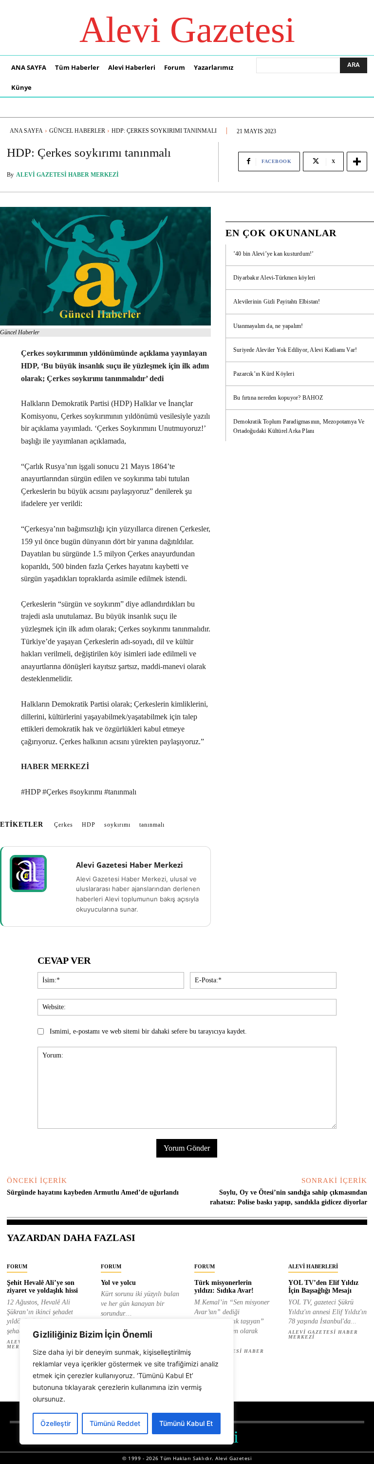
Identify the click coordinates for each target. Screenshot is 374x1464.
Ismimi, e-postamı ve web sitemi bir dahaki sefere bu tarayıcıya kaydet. (148, 1031)
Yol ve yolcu (118, 1282)
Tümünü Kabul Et (186, 1423)
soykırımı (117, 824)
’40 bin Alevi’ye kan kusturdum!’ (273, 253)
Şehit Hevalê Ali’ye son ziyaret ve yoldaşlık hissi (42, 1287)
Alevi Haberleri (313, 1266)
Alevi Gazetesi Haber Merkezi (67, 175)
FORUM (17, 1266)
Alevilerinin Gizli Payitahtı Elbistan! (276, 301)
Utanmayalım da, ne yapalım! (268, 326)
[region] (126, 1381)
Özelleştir (55, 1423)
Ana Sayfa (26, 130)
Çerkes (63, 824)
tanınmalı (152, 824)
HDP (88, 824)
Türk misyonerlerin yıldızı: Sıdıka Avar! (224, 1287)
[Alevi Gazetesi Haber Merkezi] (34, 873)
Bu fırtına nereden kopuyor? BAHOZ (278, 397)
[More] (357, 161)
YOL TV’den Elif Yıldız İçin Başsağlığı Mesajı (323, 1287)
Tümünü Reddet (115, 1423)
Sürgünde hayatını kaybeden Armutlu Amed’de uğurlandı (93, 1192)
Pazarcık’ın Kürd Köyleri (263, 373)
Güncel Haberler (77, 130)
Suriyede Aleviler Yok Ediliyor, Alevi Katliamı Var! (295, 349)
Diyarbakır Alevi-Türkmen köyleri (274, 277)
